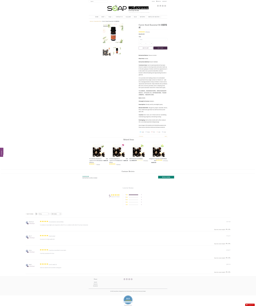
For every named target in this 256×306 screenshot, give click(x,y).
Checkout (164, 1)
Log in (153, 1)
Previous (141, 136)
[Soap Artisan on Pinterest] (160, 5)
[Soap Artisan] (128, 9)
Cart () (159, 1)
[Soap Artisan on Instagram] (163, 5)
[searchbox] (30, 214)
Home (96, 16)
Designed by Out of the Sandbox (125, 291)
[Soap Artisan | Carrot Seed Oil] (114, 34)
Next (166, 136)
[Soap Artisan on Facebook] (158, 5)
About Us (95, 284)
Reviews (142, 16)
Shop (102, 16)
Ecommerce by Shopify (141, 291)
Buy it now (160, 48)
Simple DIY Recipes (154, 16)
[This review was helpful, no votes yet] (226, 230)
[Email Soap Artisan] (165, 5)
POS (133, 291)
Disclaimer (95, 286)
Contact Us (119, 16)
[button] (1, 153)
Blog (135, 16)
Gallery (128, 16)
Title (140, 36)
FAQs (110, 16)
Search (95, 282)
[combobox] (44, 214)
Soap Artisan (116, 291)
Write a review (166, 177)
